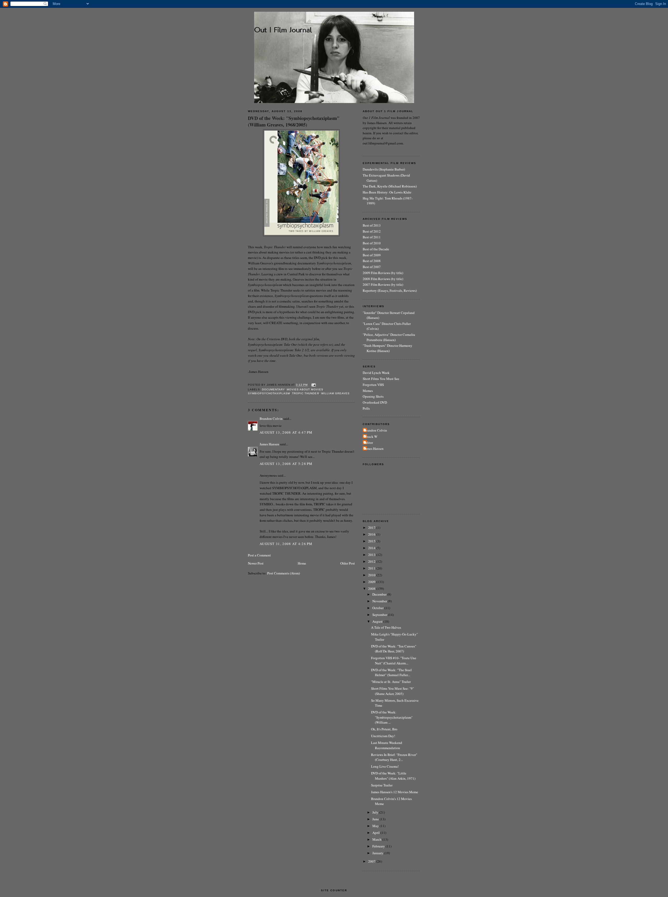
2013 (372, 554)
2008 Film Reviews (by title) (383, 278)
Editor (368, 442)
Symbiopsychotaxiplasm (269, 393)
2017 (372, 527)
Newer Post (256, 563)
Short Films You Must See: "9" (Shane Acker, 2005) (392, 691)
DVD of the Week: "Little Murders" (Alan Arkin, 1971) (393, 776)
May (376, 825)
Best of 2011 (372, 237)
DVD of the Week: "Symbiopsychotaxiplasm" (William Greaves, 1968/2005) (293, 121)
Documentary (273, 389)
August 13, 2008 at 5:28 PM (286, 463)
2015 (372, 541)
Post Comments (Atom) (283, 573)
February (379, 846)
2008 (372, 588)
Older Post (347, 563)
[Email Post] (313, 385)
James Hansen (269, 444)
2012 (372, 561)
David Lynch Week (376, 372)
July (375, 812)
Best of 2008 (372, 260)
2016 (372, 534)
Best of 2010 (372, 243)
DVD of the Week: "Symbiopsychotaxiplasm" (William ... (392, 717)
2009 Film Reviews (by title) (383, 272)
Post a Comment (259, 555)
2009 (372, 581)
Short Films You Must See (381, 378)
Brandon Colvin (271, 418)
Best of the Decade (376, 249)
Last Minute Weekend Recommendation (386, 745)
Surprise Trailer (381, 785)
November (380, 601)
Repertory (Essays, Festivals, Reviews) (390, 290)
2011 (372, 568)
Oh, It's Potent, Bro (384, 729)
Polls (366, 408)
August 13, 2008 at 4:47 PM (286, 432)
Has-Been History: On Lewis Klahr (387, 192)
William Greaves (335, 393)
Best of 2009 (372, 255)
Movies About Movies (305, 389)
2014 (372, 548)
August (377, 621)
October (378, 607)
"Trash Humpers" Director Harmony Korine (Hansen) (387, 348)
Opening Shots (373, 396)
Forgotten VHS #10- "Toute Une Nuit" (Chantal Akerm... (393, 660)
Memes (368, 390)
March (377, 839)
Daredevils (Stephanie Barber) (384, 169)
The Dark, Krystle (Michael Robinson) (390, 186)
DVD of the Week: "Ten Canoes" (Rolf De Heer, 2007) (393, 649)
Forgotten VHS (373, 384)
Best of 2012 (372, 231)
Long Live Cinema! (385, 766)
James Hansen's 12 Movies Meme (394, 792)
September (380, 614)
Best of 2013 (372, 225)
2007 (372, 861)
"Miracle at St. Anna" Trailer (391, 681)
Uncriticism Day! (383, 736)
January (378, 853)
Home (302, 563)
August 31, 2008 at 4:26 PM (286, 543)
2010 (372, 575)
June (376, 819)
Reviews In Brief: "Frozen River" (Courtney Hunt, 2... (394, 757)
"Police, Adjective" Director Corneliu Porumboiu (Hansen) (389, 337)
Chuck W (370, 436)
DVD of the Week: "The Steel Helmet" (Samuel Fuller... (391, 672)
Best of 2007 (372, 266)
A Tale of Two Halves (386, 627)
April (376, 832)
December (379, 594)
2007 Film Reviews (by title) (383, 284)
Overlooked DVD (375, 402)
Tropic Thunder (305, 393)
